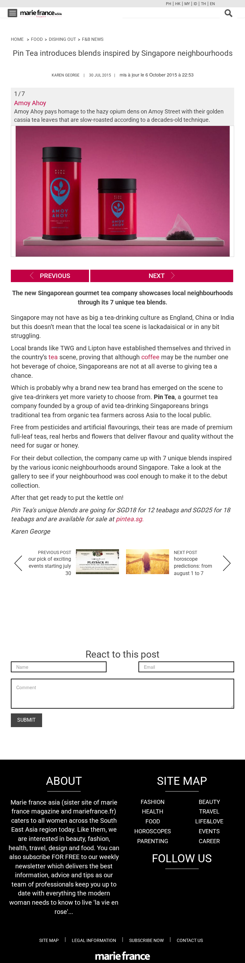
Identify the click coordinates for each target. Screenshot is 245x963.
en (212, 4)
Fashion (153, 802)
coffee (151, 357)
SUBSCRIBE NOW (146, 940)
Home (17, 39)
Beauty (209, 802)
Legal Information (94, 940)
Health (152, 811)
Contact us (190, 940)
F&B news (92, 39)
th (203, 4)
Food (37, 39)
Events (209, 831)
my (187, 4)
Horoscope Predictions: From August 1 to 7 (193, 566)
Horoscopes (152, 831)
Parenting (152, 841)
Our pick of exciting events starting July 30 (49, 566)
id (195, 4)
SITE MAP (49, 940)
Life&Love (209, 821)
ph (168, 4)
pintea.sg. (130, 519)
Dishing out (62, 39)
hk (178, 4)
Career (209, 841)
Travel (209, 811)
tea (53, 357)
